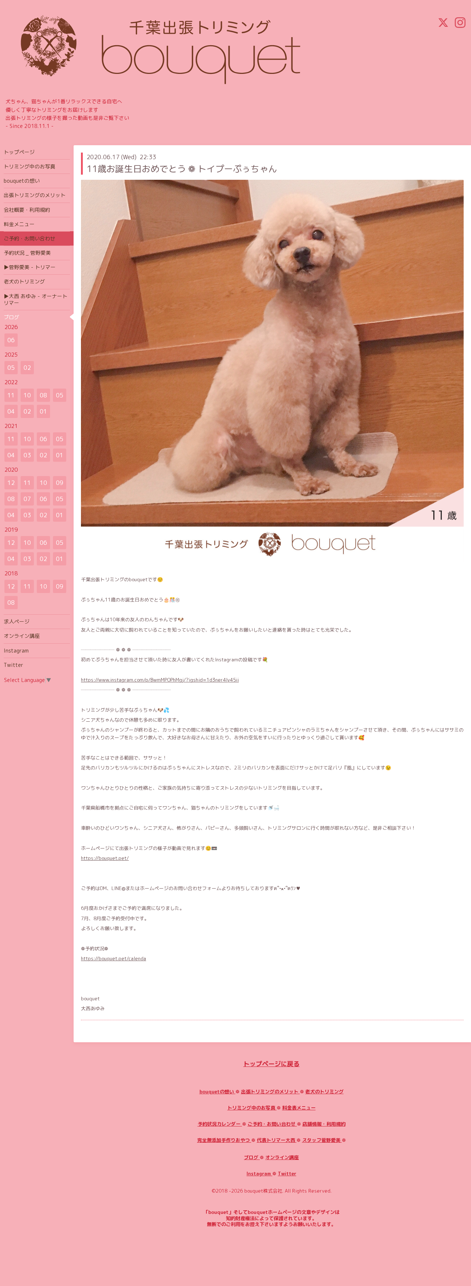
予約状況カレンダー (220, 1124)
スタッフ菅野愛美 (322, 1140)
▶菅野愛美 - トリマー (30, 267)
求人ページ (16, 621)
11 (11, 395)
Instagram (259, 1173)
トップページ (19, 152)
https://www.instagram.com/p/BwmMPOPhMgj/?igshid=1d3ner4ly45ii (160, 679)
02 (27, 368)
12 (11, 483)
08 (43, 395)
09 (59, 483)
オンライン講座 (282, 1157)
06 (11, 340)
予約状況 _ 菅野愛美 (27, 252)
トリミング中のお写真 (252, 1107)
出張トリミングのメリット (270, 1091)
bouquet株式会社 (263, 1190)
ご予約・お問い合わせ (272, 1124)
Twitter (287, 1173)
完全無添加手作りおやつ (224, 1140)
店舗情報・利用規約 (324, 1124)
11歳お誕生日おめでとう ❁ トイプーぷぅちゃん (181, 168)
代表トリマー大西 (277, 1140)
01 (43, 411)
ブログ (252, 1157)
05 (11, 368)
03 (27, 455)
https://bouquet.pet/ (105, 858)
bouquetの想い (217, 1091)
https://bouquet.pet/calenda (113, 958)
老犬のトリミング (324, 1091)
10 (27, 395)
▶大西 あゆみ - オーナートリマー (35, 299)
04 (11, 411)
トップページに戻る (271, 1063)
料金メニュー (19, 224)
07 (27, 499)
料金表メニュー (299, 1107)
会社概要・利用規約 (27, 209)
